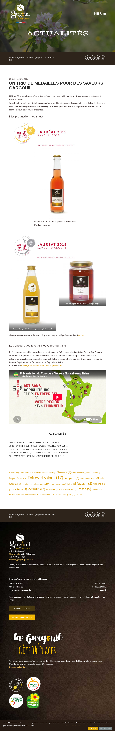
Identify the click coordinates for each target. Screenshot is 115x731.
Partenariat (52, 489)
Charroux (64, 472)
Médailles (36, 489)
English (23, 478)
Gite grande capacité (88, 478)
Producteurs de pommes (21, 494)
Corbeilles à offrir (79, 473)
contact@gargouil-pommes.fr (21, 560)
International (42, 484)
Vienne (79, 494)
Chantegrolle (14, 554)
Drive (89, 473)
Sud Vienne (57, 494)
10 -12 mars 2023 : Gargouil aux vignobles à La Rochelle (36, 456)
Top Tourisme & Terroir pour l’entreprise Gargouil (34, 442)
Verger (69, 494)
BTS (53, 473)
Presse (83, 489)
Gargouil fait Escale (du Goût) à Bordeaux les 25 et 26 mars (38, 453)
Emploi (14, 478)
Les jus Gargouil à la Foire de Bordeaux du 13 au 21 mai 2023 (38, 449)
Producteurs (97, 489)
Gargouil (71, 478)
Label (71, 484)
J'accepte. (93, 728)
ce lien (81, 335)
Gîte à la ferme (28, 484)
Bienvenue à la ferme (31, 472)
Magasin (83, 483)
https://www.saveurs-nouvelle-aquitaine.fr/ (41, 365)
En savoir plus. (105, 728)
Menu (98, 13)
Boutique (46, 473)
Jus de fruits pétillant (58, 484)
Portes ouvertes (67, 489)
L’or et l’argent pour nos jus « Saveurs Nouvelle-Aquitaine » (38, 446)
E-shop (96, 473)
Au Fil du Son (14, 473)
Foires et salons (45, 477)
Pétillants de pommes (42, 494)
